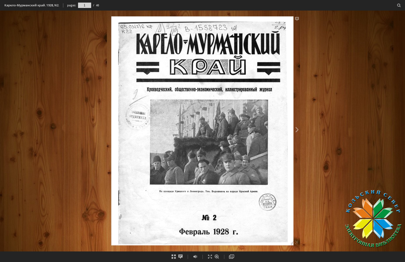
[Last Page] (296, 242)
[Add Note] (297, 19)
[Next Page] (297, 130)
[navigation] (84, 5)
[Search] (399, 5)
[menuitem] (399, 5)
